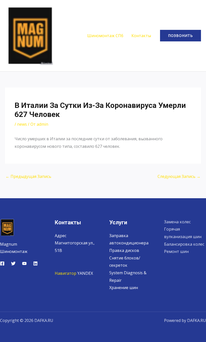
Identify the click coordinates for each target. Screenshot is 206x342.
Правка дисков (124, 250)
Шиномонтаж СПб (105, 35)
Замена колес (177, 222)
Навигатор (65, 273)
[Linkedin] (35, 263)
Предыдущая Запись (28, 176)
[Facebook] (2, 263)
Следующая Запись (179, 176)
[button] (180, 35)
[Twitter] (13, 263)
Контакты (141, 35)
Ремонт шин (176, 251)
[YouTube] (24, 263)
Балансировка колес (184, 244)
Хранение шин (123, 287)
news (22, 124)
